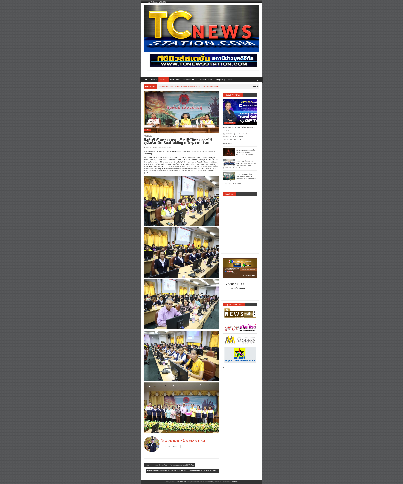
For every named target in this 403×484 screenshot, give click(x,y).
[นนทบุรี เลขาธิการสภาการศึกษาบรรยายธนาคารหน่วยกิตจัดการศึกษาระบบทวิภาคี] (229, 163)
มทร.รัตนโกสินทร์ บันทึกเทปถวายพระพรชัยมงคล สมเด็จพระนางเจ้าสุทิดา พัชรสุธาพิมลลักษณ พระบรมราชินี (181, 471)
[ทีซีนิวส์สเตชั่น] (146, 79)
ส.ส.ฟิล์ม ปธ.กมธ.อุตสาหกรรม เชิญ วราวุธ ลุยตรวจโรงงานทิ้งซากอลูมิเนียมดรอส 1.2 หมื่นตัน (187, 86)
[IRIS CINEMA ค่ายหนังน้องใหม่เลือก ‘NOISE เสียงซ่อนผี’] (229, 152)
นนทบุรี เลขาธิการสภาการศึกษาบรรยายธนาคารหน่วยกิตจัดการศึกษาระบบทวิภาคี (246, 163)
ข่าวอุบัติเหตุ (220, 80)
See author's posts (171, 446)
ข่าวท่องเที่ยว (175, 80)
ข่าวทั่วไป (163, 80)
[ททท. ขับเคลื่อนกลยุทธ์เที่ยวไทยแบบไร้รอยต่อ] (240, 111)
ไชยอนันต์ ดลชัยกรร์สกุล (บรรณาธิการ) (183, 440)
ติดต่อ (230, 80)
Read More (227, 144)
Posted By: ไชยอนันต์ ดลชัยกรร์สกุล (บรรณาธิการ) (159, 147)
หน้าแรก (154, 80)
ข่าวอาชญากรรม (206, 80)
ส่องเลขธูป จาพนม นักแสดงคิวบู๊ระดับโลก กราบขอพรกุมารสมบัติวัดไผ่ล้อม (170, 465)
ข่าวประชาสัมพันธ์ (190, 80)
